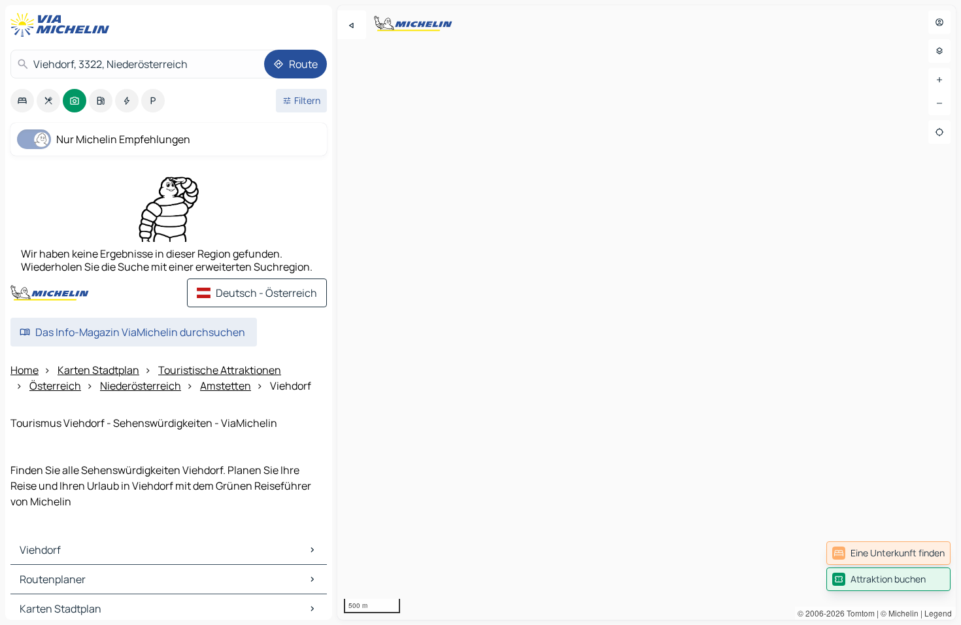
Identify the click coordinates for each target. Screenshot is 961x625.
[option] (22, 100)
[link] (888, 553)
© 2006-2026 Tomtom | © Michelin (858, 612)
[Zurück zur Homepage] (62, 24)
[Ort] (939, 132)
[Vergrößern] (939, 80)
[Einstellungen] (939, 51)
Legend (938, 612)
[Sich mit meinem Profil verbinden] (939, 22)
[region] (646, 312)
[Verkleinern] (939, 103)
